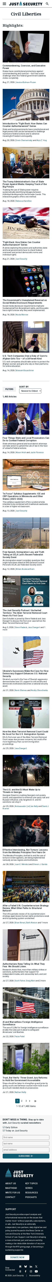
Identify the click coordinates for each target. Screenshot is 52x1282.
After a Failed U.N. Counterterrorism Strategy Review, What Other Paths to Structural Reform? (26, 908)
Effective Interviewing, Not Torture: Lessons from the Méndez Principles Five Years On (25, 851)
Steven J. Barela (40, 864)
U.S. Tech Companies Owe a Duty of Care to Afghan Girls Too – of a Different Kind (25, 357)
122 (35, 1101)
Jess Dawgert (34, 627)
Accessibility (34, 1275)
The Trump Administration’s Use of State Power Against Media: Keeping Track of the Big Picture (25, 184)
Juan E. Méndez (22, 864)
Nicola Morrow (22, 315)
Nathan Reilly (20, 1092)
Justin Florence (37, 452)
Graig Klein (30, 981)
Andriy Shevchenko (39, 690)
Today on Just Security (16, 1130)
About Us (10, 1183)
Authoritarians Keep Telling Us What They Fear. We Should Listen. (24, 965)
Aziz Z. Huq (42, 140)
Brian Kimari (20, 923)
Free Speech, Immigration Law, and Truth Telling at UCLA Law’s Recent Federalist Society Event (23, 554)
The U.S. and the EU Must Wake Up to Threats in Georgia (21, 790)
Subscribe (24, 1156)
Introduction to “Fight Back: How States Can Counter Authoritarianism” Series (25, 124)
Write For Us (12, 1192)
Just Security (21, 259)
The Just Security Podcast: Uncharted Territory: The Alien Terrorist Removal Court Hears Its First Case (25, 613)
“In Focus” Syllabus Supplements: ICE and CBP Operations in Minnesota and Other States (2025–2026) (24, 496)
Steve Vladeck (21, 627)
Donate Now (17, 1257)
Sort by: (24, 386)
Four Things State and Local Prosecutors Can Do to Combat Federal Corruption (26, 439)
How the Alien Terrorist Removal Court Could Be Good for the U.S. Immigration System (25, 732)
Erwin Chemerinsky (24, 140)
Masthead (11, 1188)
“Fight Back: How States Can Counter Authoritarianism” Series (21, 243)
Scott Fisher (20, 981)
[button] (47, 3)
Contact (10, 1197)
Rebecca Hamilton (24, 201)
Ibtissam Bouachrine (25, 370)
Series (29, 1188)
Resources (31, 1192)
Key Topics (31, 1183)
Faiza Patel (20, 1036)
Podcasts (31, 1197)
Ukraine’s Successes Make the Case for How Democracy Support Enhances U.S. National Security (25, 673)
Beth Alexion (31, 923)
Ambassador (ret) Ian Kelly (26, 806)
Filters (9, 389)
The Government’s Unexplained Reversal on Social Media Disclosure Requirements (25, 301)
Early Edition (11, 1127)
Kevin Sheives (21, 690)
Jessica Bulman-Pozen (26, 82)
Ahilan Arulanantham (25, 569)
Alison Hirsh (21, 452)
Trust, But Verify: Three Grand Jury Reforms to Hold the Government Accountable (25, 1079)
